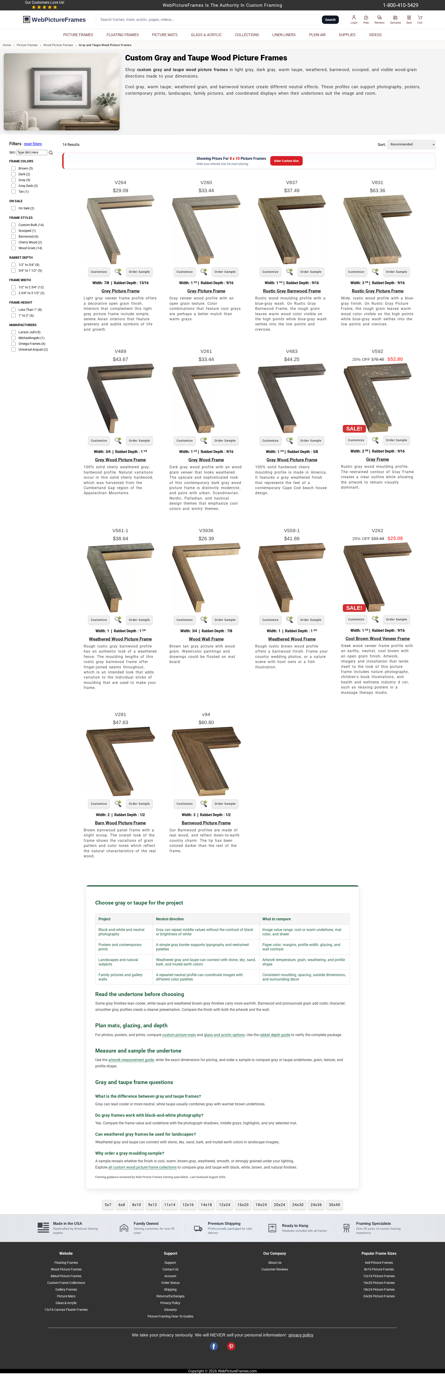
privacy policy (301, 1335)
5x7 (108, 1205)
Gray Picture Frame (206, 291)
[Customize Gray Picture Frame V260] (206, 263)
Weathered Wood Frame (292, 639)
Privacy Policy (170, 1303)
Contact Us (170, 1269)
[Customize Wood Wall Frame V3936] (206, 611)
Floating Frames (66, 1263)
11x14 (169, 1205)
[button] (354, 19)
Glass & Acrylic (66, 1303)
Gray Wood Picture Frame (292, 459)
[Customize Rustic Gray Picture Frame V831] (377, 263)
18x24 (261, 1205)
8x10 (136, 1205)
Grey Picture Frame (121, 291)
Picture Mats (66, 1296)
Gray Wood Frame (206, 459)
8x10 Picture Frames (379, 1269)
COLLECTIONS (247, 35)
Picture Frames (27, 45)
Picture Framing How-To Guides (170, 1316)
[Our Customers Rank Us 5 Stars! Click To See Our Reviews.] (44, 7)
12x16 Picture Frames (379, 1276)
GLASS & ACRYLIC (206, 35)
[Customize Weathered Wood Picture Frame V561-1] (120, 611)
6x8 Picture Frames (379, 1263)
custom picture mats (179, 1035)
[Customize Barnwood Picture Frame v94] (206, 795)
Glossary (170, 1310)
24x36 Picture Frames (379, 1296)
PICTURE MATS (165, 35)
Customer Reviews (274, 1269)
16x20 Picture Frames (379, 1283)
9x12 (152, 1205)
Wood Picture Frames (58, 45)
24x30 (298, 1205)
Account (170, 1276)
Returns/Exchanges (170, 1296)
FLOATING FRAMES (123, 35)
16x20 (243, 1205)
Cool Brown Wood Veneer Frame (378, 638)
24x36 (316, 1205)
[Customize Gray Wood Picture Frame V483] (292, 432)
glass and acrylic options (224, 1035)
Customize (99, 271)
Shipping (170, 1290)
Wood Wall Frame (206, 639)
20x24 (279, 1205)
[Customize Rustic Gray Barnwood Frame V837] (292, 263)
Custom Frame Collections (66, 1283)
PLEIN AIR (317, 35)
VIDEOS (375, 35)
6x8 (121, 1205)
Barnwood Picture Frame (206, 823)
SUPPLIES (347, 35)
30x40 (334, 1205)
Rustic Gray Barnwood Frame (292, 291)
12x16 (188, 1205)
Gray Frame (377, 459)
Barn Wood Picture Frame (120, 823)
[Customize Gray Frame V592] (377, 431)
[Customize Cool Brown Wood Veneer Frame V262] (377, 610)
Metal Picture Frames (66, 1276)
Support (170, 1263)
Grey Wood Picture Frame (120, 459)
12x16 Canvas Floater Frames (66, 1310)
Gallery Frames (66, 1290)
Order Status (170, 1283)
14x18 (206, 1205)
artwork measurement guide (131, 1060)
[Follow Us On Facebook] (214, 1346)
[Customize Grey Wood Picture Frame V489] (120, 432)
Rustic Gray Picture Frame (378, 291)
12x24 (224, 1205)
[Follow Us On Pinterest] (231, 1346)
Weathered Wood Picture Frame (120, 639)
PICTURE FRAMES (78, 35)
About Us (274, 1263)
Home (7, 45)
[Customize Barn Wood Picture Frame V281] (120, 795)
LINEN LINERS (284, 35)
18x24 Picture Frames (379, 1290)
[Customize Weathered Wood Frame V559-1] (292, 611)
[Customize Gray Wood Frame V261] (206, 432)
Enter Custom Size (286, 161)
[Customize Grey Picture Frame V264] (120, 263)
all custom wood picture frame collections (142, 1167)
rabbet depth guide (275, 1035)
